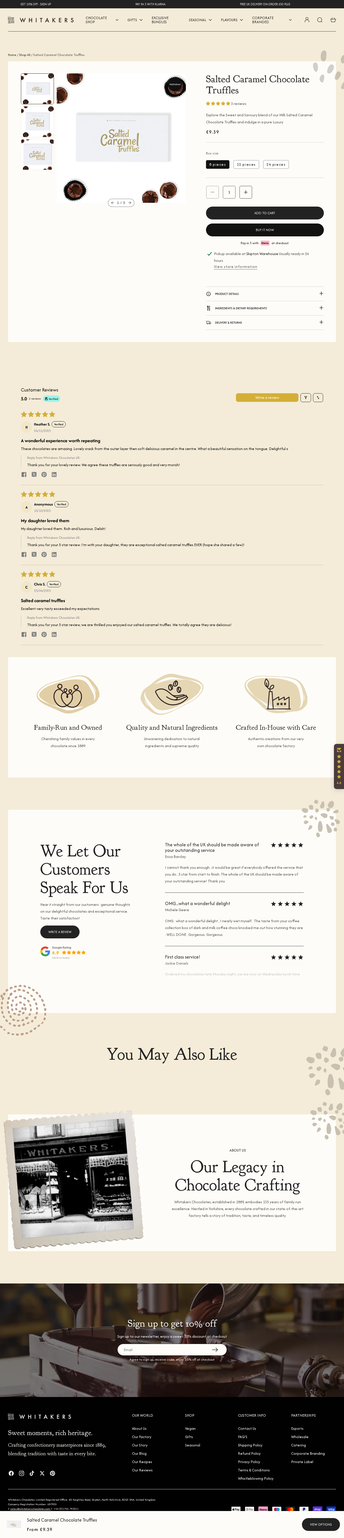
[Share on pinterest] (44, 475)
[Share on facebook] (24, 475)
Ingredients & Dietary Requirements (241, 308)
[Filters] (305, 397)
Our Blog (139, 1453)
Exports (297, 1428)
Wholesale (299, 1436)
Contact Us (247, 1428)
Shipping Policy (250, 1445)
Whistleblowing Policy (255, 1478)
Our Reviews (142, 1470)
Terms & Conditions (254, 1470)
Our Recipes (142, 1461)
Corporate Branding (308, 1453)
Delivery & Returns (228, 322)
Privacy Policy (249, 1461)
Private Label (302, 1461)
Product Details (227, 294)
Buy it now (265, 230)
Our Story (140, 1445)
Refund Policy (249, 1453)
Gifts (189, 1436)
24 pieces (276, 164)
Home (12, 54)
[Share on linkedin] (54, 475)
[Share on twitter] (34, 475)
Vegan (190, 1428)
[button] (112, 202)
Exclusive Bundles (160, 19)
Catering (298, 1445)
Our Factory (141, 1436)
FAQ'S (242, 1436)
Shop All (24, 54)
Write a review (267, 397)
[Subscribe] (215, 1349)
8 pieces (217, 164)
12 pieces (246, 164)
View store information (235, 266)
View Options (321, 1524)
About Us (139, 1428)
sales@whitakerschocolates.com (30, 1509)
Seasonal (192, 1445)
